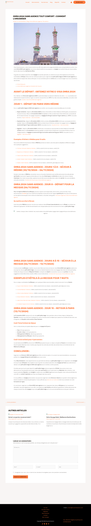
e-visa (65, 95)
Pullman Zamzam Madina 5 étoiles (26, 148)
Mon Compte (45, 517)
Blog (51, 2)
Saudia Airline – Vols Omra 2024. (60, 125)
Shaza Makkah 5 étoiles (23, 296)
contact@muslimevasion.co (74, 507)
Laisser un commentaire (19, 21)
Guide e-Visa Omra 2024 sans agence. (32, 99)
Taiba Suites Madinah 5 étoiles (25, 155)
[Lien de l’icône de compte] (71, 2)
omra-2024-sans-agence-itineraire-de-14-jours (29, 86)
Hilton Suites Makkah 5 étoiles (25, 293)
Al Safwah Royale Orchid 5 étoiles (25, 304)
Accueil (27, 2)
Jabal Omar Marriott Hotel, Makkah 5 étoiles (28, 300)
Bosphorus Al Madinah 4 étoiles (25, 152)
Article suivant (80, 402)
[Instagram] (44, 523)
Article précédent (11, 402)
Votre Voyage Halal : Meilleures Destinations (61, 417)
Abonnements (35, 2)
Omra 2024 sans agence (36, 21)
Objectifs (57, 2)
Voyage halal (13, 419)
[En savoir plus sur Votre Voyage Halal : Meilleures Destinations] (53, 414)
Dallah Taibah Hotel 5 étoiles (24, 159)
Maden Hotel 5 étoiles (22, 162)
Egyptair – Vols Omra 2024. (24, 134)
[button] (79, 2)
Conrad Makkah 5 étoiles (23, 289)
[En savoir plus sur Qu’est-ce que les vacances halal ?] (15, 414)
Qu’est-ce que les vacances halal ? (19, 417)
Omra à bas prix (21, 84)
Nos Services (44, 2)
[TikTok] (42, 523)
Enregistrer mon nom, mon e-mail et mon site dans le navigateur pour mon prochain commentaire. (41, 472)
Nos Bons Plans (45, 509)
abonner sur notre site (52, 379)
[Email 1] (48, 523)
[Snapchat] (46, 523)
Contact (63, 2)
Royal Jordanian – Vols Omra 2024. (31, 117)
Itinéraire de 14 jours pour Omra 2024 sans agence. (38, 180)
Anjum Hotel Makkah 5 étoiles (25, 286)
